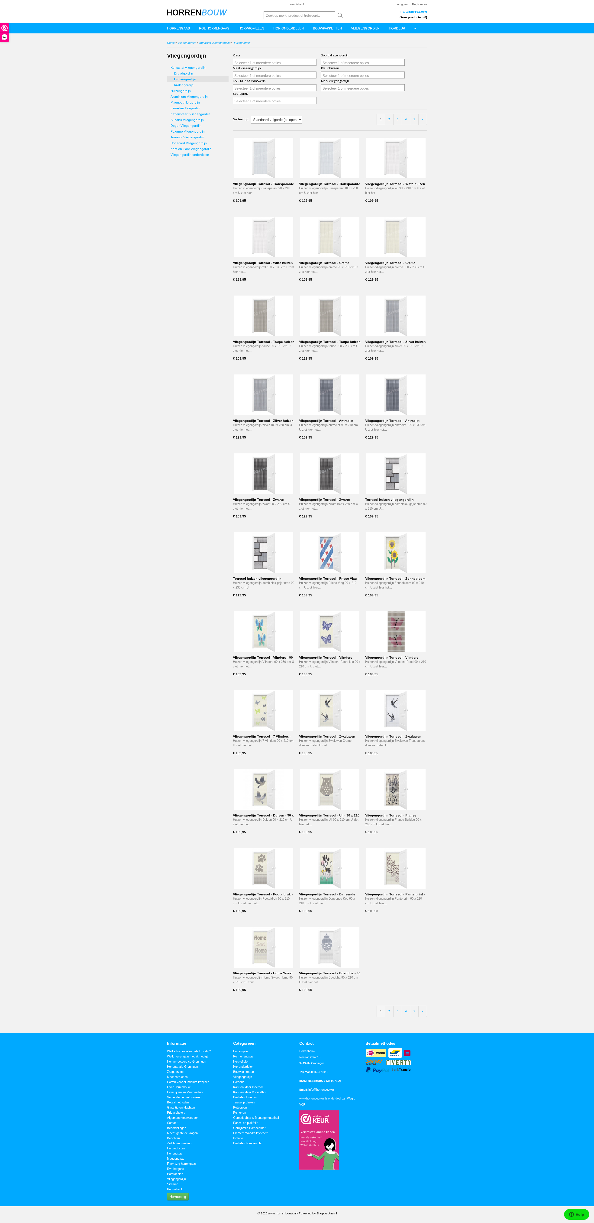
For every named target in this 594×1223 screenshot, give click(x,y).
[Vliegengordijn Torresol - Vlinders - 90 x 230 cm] (263, 631)
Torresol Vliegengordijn (187, 137)
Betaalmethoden (178, 1102)
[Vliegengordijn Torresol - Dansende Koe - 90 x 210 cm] (329, 868)
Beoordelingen (176, 1128)
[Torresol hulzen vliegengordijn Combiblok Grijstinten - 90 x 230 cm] (263, 552)
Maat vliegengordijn (247, 68)
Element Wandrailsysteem (250, 1133)
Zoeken (339, 15)
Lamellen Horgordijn (185, 108)
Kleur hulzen (330, 68)
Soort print (240, 93)
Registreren (419, 4)
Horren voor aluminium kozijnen (188, 1082)
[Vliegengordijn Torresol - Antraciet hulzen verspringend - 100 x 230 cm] (396, 394)
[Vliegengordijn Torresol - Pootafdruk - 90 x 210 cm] (263, 868)
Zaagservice (175, 1071)
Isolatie (238, 1138)
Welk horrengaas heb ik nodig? (187, 1056)
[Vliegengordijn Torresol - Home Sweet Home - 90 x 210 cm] (263, 947)
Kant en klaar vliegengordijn (191, 149)
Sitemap (172, 1184)
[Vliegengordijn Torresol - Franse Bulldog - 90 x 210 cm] (396, 789)
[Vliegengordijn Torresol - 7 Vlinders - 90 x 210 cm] (263, 710)
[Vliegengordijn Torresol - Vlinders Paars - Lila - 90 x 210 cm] (329, 631)
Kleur (236, 55)
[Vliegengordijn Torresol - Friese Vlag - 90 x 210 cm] (329, 552)
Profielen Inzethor (245, 1097)
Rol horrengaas (214, 28)
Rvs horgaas (175, 1169)
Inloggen (402, 4)
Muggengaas (175, 1158)
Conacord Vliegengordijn (189, 143)
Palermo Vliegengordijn (188, 131)
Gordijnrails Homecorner (249, 1128)
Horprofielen (251, 28)
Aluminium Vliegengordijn (189, 96)
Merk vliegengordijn (335, 81)
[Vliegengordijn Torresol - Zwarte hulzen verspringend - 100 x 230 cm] (329, 473)
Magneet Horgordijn (185, 102)
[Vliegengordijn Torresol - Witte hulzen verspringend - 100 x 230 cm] (263, 237)
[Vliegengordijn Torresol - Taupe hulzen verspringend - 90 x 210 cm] (263, 316)
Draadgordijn (183, 73)
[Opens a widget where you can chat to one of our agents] (576, 1215)
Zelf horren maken (179, 1143)
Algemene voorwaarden (182, 1117)
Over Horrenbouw (178, 1087)
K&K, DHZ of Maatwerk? (249, 81)
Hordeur (397, 28)
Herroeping (178, 1196)
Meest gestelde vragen (182, 1133)
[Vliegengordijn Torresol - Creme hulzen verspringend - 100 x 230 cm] (396, 237)
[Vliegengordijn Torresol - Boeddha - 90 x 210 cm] (329, 947)
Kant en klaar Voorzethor (249, 1092)
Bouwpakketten (327, 28)
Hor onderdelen (288, 28)
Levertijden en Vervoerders (185, 1092)
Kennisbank (297, 4)
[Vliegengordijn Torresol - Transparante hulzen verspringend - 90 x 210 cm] (263, 158)
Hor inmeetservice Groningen (186, 1061)
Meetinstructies (177, 1077)
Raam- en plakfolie (245, 1123)
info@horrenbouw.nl (321, 1089)
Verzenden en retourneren (184, 1097)
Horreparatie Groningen (182, 1066)
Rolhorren (239, 1112)
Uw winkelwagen (413, 12)
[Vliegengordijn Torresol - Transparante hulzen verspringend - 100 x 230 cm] (329, 158)
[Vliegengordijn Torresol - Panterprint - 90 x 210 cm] (396, 868)
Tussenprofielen (244, 1102)
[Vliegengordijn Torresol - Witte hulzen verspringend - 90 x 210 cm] (396, 158)
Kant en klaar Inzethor (248, 1087)
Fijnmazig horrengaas (181, 1163)
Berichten (173, 1138)
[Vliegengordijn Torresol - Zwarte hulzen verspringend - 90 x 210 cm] (263, 473)
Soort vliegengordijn (335, 55)
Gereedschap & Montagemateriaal (256, 1117)
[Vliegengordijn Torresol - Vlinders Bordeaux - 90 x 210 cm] (396, 631)
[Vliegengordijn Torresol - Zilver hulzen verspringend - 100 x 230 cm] (263, 394)
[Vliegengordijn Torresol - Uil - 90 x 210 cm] (329, 789)
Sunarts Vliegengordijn (187, 120)
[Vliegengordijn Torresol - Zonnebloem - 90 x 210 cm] (396, 552)
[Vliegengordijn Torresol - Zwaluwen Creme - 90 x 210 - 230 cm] (329, 710)
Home (171, 43)
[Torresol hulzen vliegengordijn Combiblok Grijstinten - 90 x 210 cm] (396, 473)
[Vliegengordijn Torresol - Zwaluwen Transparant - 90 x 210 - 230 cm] (396, 710)
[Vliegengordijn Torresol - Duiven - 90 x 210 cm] (263, 789)
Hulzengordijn (242, 43)
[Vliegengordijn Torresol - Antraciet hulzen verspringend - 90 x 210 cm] (329, 394)
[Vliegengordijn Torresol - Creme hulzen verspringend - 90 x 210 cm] (329, 237)
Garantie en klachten (181, 1107)
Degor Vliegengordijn (186, 125)
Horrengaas (178, 28)
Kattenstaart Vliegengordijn (190, 114)
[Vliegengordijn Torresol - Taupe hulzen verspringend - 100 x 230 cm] (329, 316)
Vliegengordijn (365, 28)
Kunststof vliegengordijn (214, 43)
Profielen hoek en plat (247, 1143)
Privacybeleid (176, 1112)
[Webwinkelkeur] (319, 1140)
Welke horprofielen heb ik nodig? (189, 1051)
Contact (172, 1123)
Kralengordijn (184, 85)
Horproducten (176, 1148)
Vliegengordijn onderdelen (190, 154)
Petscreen (240, 1107)
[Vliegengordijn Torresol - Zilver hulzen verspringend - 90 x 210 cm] (396, 316)
